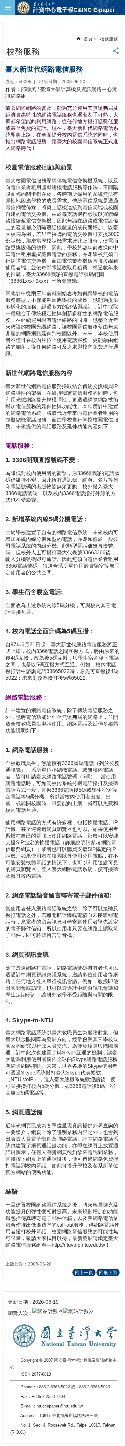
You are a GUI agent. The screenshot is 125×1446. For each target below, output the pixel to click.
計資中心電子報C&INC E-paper (74, 10)
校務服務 (109, 38)
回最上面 (108, 1272)
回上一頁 (84, 1272)
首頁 (88, 38)
